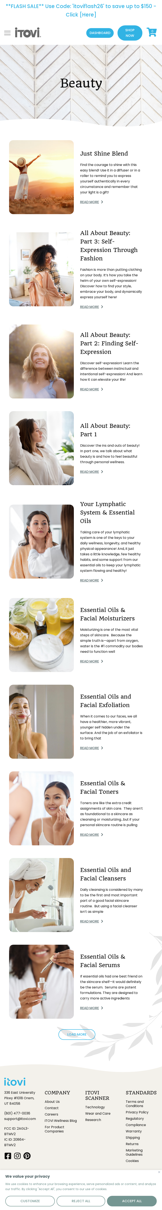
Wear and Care (98, 1113)
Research (93, 1120)
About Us (52, 1102)
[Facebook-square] (8, 1155)
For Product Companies (54, 1129)
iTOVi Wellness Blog (61, 1121)
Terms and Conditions (135, 1104)
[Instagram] (17, 1155)
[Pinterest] (27, 1155)
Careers (51, 1114)
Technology (95, 1107)
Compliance (136, 1125)
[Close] (159, 1172)
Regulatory (135, 1119)
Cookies (132, 1161)
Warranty (134, 1131)
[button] (100, 33)
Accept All (132, 1201)
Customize (30, 1201)
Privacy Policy (137, 1112)
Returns (132, 1144)
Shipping (133, 1138)
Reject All (81, 1201)
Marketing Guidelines (134, 1152)
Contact (52, 1108)
